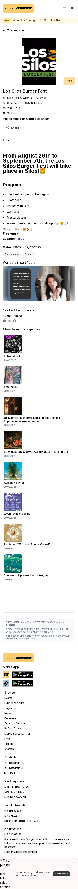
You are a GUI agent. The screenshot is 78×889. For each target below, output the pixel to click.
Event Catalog (12, 316)
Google (31, 119)
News (7, 713)
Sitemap (9, 748)
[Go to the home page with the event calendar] (18, 8)
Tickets (8, 743)
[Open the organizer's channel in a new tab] (4, 320)
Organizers (11, 708)
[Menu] (72, 8)
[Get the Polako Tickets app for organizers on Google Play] (22, 683)
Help (7, 738)
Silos (20, 238)
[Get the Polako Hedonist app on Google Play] (22, 674)
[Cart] (64, 8)
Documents (11, 718)
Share (15, 127)
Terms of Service (14, 723)
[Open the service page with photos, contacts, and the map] (39, 285)
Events (8, 697)
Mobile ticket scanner (17, 733)
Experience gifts (14, 702)
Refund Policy (12, 728)
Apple (17, 119)
